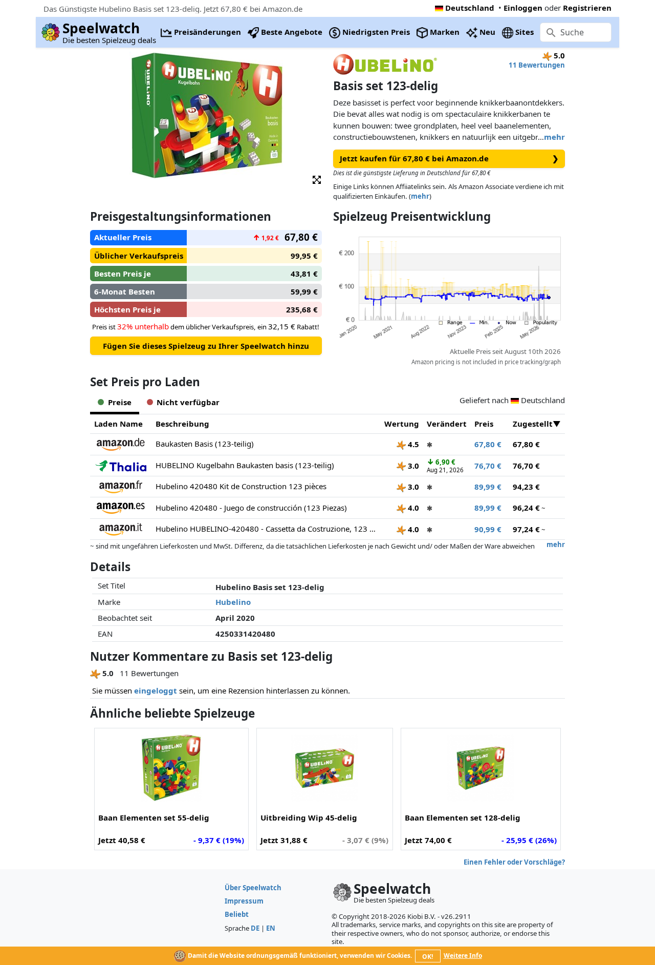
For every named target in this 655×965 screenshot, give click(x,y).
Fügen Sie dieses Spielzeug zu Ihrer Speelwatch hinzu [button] (206, 346)
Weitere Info (463, 955)
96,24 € (526, 507)
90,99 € (487, 529)
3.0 (412, 465)
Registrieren (587, 8)
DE (255, 928)
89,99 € (487, 486)
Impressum (244, 901)
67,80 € (487, 444)
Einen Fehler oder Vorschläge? (514, 862)
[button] (317, 179)
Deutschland (469, 8)
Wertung (401, 423)
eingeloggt (155, 690)
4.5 (412, 444)
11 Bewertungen (537, 65)
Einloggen (523, 8)
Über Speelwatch (253, 887)
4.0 (412, 507)
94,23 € (526, 486)
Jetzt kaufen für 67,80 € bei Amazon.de (449, 158)
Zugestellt (533, 423)
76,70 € (487, 465)
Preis (483, 423)
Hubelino (233, 602)
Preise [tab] (120, 402)
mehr (554, 137)
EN (270, 928)
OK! (427, 956)
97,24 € (526, 529)
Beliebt (237, 914)
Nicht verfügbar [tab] (188, 402)
